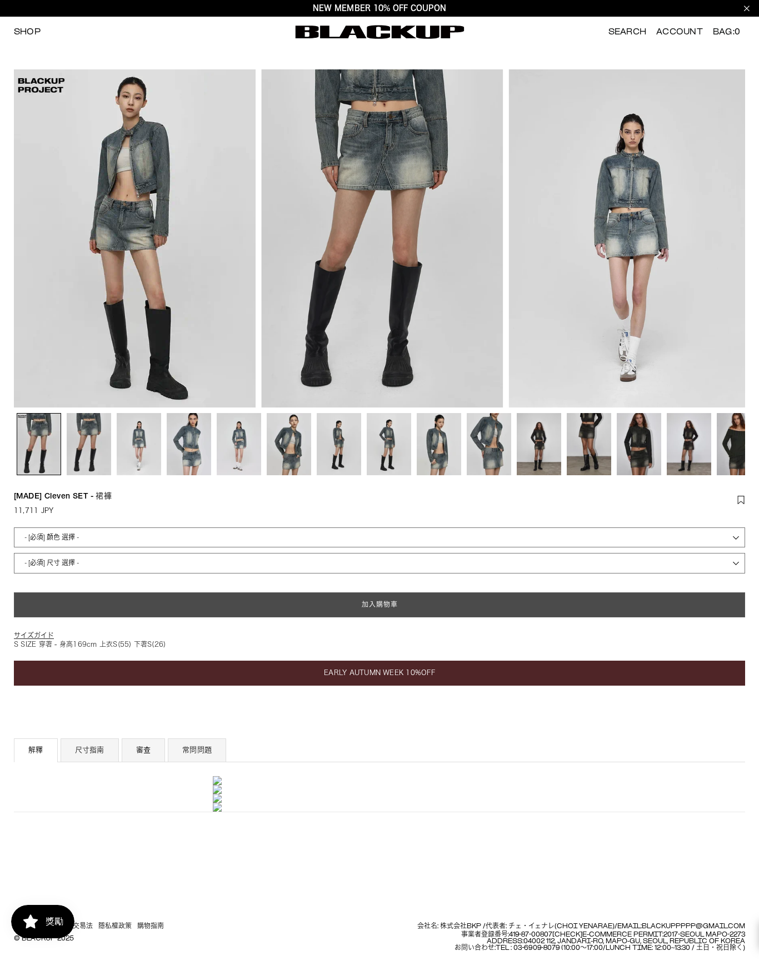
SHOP (27, 32)
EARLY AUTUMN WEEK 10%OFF (379, 672)
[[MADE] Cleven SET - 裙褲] (39, 444)
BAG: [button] (726, 32)
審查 (143, 750)
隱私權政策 (115, 926)
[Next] (730, 238)
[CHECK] (567, 935)
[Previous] (29, 238)
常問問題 (197, 750)
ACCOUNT (679, 32)
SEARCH (627, 32)
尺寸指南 (89, 750)
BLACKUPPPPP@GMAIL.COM (693, 926)
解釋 (35, 750)
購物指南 (150, 926)
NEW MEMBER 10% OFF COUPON (379, 8)
